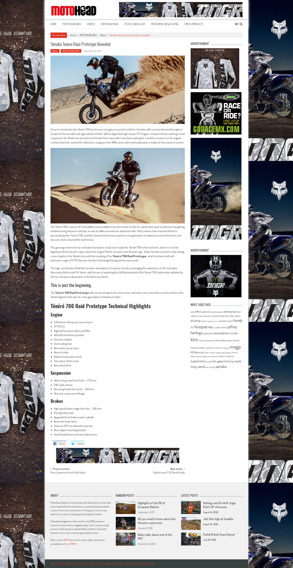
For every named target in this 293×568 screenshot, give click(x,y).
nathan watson (215, 352)
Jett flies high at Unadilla (218, 519)
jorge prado (208, 333)
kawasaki (219, 333)
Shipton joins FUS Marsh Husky (169, 472)
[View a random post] (236, 24)
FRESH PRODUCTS (193, 24)
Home (54, 24)
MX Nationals (197, 352)
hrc (192, 327)
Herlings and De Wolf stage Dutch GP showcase (219, 505)
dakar (227, 316)
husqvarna (203, 326)
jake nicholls (221, 327)
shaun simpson (226, 356)
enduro (204, 321)
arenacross (230, 311)
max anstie (220, 340)
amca (215, 311)
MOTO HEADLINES (72, 24)
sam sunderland (212, 356)
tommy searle (232, 361)
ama (192, 311)
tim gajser (218, 361)
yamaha (221, 366)
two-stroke (210, 367)
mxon (206, 352)
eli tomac (196, 321)
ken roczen (231, 333)
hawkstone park (226, 320)
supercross (198, 361)
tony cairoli (198, 366)
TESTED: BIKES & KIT (134, 24)
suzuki (209, 361)
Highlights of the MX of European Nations (151, 505)
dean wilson (235, 315)
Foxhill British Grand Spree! (219, 534)
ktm (194, 339)
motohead (225, 348)
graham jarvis (213, 321)
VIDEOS (91, 24)
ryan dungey (201, 356)
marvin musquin (206, 340)
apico (220, 311)
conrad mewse (217, 315)
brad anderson (204, 316)
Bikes (103, 35)
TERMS (73, 543)
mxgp (235, 347)
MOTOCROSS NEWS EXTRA (164, 24)
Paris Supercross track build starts (68, 472)
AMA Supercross (203, 311)
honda (237, 320)
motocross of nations (213, 347)
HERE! (66, 540)
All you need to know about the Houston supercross (156, 521)
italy (214, 327)
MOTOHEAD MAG (109, 24)
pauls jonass (226, 352)
